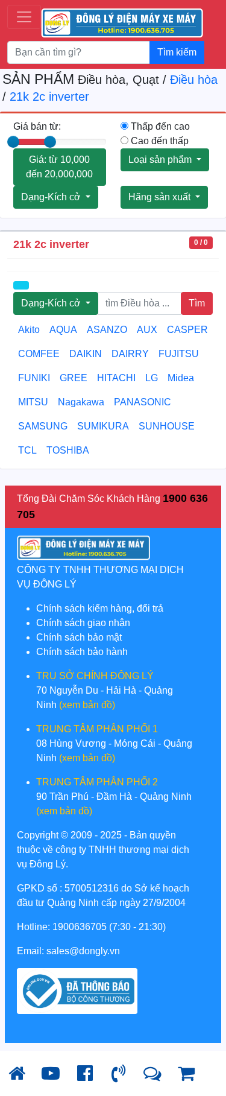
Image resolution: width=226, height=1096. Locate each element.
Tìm (197, 303)
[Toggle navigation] (24, 17)
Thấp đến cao (159, 126)
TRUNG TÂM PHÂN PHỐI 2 (97, 782)
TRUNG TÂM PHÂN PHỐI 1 (97, 729)
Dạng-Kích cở (52, 197)
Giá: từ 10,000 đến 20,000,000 (59, 166)
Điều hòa (194, 79)
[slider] (13, 142)
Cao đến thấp (158, 141)
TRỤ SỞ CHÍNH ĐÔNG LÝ (95, 676)
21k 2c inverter (49, 96)
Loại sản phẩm (161, 159)
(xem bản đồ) (87, 705)
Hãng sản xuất (160, 197)
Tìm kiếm (176, 52)
